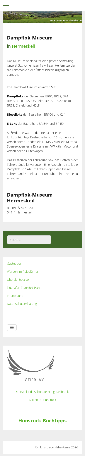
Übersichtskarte (18, 279)
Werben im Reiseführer (22, 271)
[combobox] (29, 239)
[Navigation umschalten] (12, 327)
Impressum (14, 296)
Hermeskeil (23, 46)
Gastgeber (14, 263)
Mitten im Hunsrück (42, 400)
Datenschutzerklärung (22, 304)
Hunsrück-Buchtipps (42, 420)
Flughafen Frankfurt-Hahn (24, 287)
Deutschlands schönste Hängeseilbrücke (42, 392)
